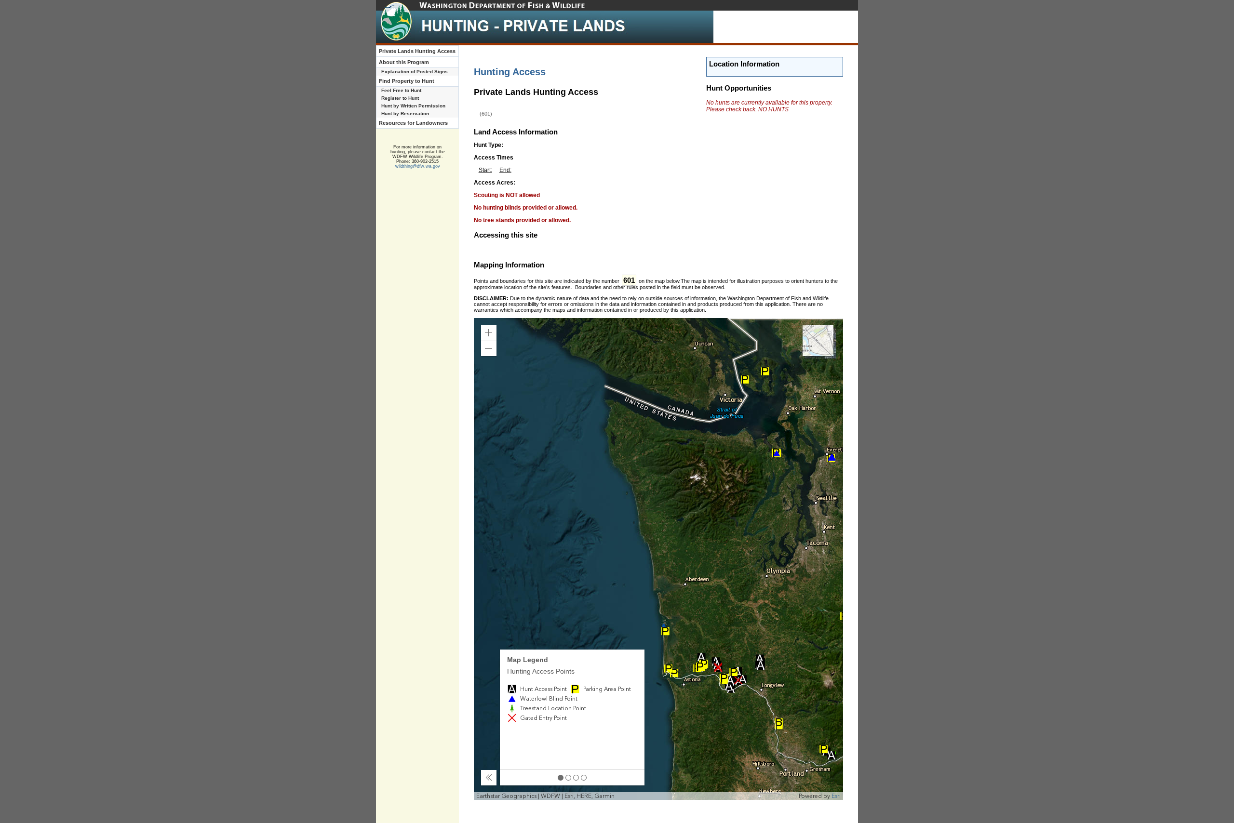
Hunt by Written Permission (413, 105)
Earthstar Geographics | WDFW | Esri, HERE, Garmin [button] (545, 796)
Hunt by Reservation (405, 113)
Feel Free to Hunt (401, 90)
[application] (659, 559)
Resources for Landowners (413, 123)
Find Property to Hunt (406, 81)
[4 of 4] (584, 777)
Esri (836, 796)
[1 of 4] (560, 777)
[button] (488, 333)
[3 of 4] (576, 777)
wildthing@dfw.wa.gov (417, 166)
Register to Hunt (400, 98)
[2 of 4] (568, 777)
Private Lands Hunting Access (417, 51)
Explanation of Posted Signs (414, 71)
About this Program (404, 62)
